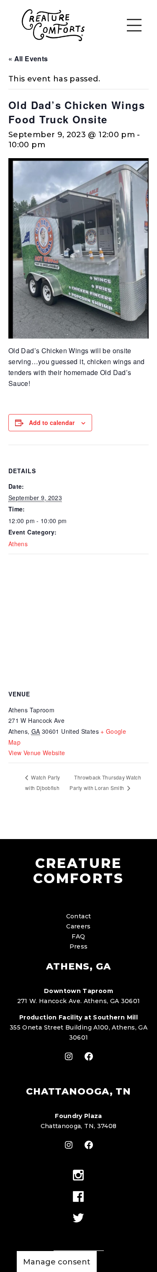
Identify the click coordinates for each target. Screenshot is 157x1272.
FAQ (78, 936)
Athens (18, 544)
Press (78, 946)
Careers (78, 926)
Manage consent (56, 1262)
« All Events (28, 58)
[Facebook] (78, 1197)
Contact (78, 916)
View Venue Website (36, 752)
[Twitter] (78, 1218)
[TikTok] (78, 1233)
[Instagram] (78, 1175)
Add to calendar (52, 422)
